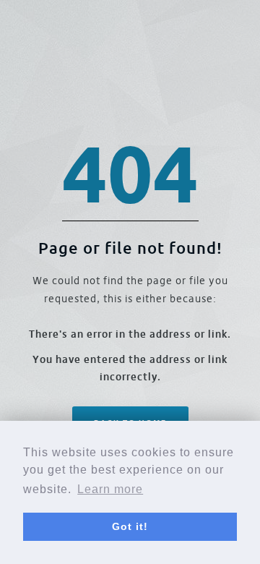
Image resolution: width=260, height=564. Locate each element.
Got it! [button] (130, 526)
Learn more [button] (110, 489)
